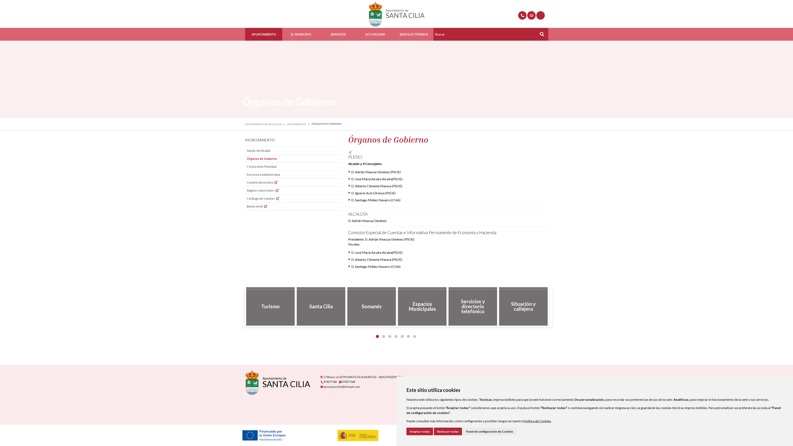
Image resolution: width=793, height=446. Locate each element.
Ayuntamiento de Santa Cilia (263, 124)
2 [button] (383, 336)
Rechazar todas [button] (448, 431)
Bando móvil (255, 206)
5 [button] (402, 336)
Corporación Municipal (262, 166)
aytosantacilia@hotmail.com (341, 386)
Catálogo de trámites (261, 198)
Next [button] (551, 306)
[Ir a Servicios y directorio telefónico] (522, 15)
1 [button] (377, 336)
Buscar (540, 35)
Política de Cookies (537, 421)
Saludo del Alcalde (258, 150)
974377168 (330, 381)
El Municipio (301, 34)
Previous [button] (242, 306)
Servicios (338, 34)
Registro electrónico (261, 190)
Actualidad (375, 34)
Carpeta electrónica (260, 182)
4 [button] (396, 336)
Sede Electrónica (414, 34)
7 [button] (414, 336)
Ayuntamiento (264, 34)
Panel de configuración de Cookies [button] (489, 431)
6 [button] (408, 336)
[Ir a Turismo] (540, 15)
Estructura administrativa (263, 174)
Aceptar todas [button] (420, 431)
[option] (270, 306)
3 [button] (389, 336)
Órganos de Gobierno (262, 158)
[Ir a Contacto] (531, 15)
